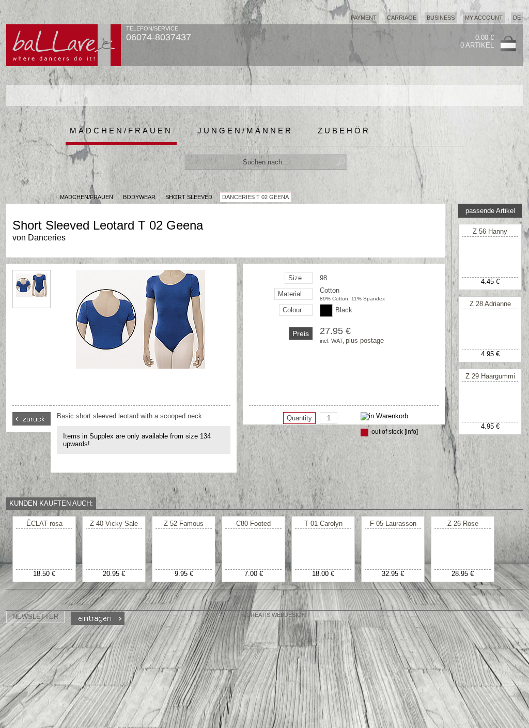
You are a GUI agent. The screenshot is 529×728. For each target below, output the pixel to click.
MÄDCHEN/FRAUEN (86, 197)
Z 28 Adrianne (490, 304)
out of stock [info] (394, 431)
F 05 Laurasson (393, 523)
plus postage (365, 340)
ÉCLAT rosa (44, 523)
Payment (364, 17)
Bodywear (139, 197)
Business (441, 17)
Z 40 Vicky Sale (114, 523)
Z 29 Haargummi (490, 376)
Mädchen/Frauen (121, 130)
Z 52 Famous (184, 523)
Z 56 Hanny (490, 231)
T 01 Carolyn (323, 523)
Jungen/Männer (245, 130)
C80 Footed (253, 523)
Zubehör (344, 130)
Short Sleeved (188, 197)
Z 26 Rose (462, 523)
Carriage (401, 17)
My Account (484, 17)
